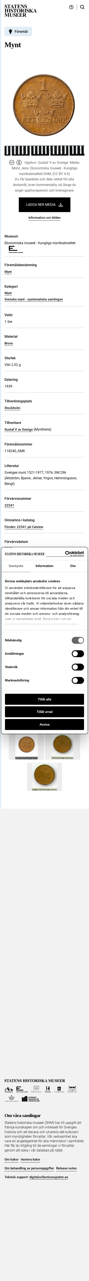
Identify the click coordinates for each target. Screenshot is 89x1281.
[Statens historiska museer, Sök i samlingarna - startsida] (21, 10)
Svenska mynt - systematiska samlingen (34, 299)
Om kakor (12, 1159)
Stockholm (12, 408)
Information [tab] (44, 566)
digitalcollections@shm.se (48, 1177)
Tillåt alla (44, 699)
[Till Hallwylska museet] (36, 1089)
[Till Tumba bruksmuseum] (12, 1098)
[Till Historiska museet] (48, 1089)
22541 (9, 505)
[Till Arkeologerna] (9, 1089)
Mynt (8, 272)
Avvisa (44, 724)
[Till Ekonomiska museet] (22, 1089)
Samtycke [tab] (16, 566)
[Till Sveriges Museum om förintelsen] (31, 1098)
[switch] (78, 653)
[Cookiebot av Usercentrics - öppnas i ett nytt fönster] (65, 554)
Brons (9, 343)
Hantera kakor (30, 1159)
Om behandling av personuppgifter (29, 1168)
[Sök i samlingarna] (82, 7)
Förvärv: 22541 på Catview (24, 527)
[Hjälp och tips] (71, 7)
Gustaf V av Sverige (19, 429)
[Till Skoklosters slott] (72, 1089)
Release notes (66, 1168)
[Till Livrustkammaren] (59, 1089)
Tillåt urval (44, 712)
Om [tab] (73, 566)
